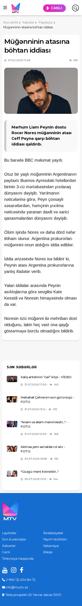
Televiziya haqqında (17, 559)
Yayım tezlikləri (55, 539)
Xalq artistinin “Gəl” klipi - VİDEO (46, 377)
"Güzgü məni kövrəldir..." (40, 472)
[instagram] (12, 570)
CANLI (56, 8)
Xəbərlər (9, 546)
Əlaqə (47, 552)
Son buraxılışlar (14, 539)
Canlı (6, 552)
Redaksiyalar (53, 533)
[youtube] (3, 570)
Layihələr (9, 533)
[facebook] (21, 570)
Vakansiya (51, 546)
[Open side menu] (5, 7)
